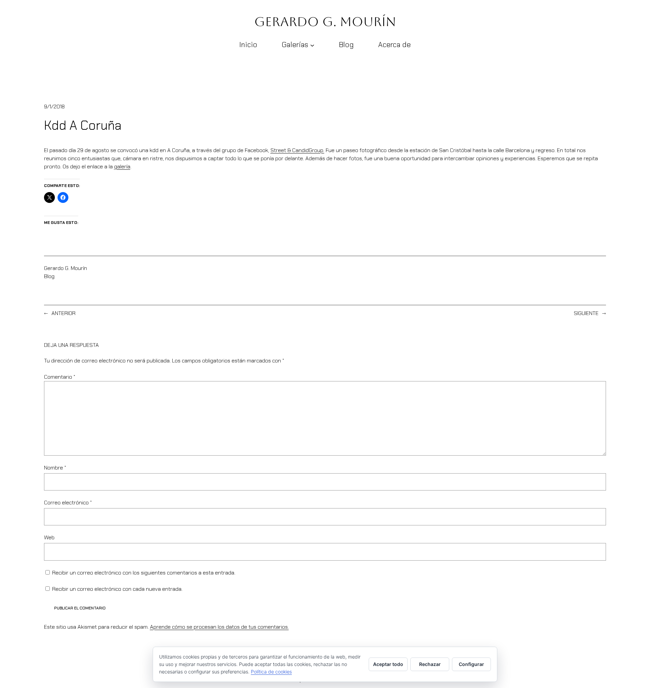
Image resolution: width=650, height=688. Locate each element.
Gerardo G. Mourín (325, 21)
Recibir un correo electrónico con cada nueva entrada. (117, 588)
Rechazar (430, 664)
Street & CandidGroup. (297, 150)
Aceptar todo (388, 664)
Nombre (55, 467)
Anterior (63, 313)
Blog (49, 276)
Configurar (471, 664)
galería (122, 166)
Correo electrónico (68, 502)
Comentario (59, 376)
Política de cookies (271, 671)
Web (49, 537)
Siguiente (586, 313)
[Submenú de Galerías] (312, 45)
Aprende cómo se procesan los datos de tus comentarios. (219, 626)
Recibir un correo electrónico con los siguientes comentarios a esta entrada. (143, 572)
